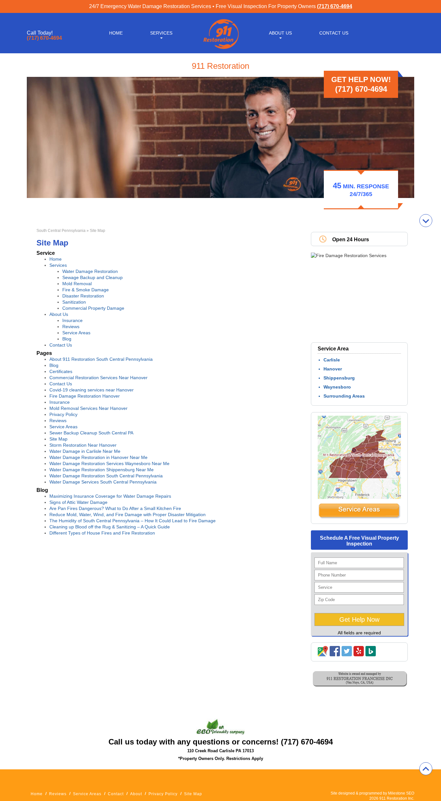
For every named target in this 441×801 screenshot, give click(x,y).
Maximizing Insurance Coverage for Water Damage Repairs (110, 496)
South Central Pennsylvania (61, 230)
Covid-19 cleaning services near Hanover (91, 389)
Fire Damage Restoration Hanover (84, 396)
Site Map (58, 439)
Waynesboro (337, 387)
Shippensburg (339, 377)
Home (116, 33)
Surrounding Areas (344, 396)
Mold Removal (77, 283)
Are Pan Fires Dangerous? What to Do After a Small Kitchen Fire (115, 508)
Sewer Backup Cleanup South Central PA (91, 432)
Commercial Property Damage (93, 308)
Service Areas (76, 332)
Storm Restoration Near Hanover (83, 445)
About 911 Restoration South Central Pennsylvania (101, 359)
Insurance (72, 320)
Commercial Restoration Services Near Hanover (98, 377)
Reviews (70, 326)
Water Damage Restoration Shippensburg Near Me (101, 469)
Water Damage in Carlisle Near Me (84, 451)
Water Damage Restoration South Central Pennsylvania (106, 475)
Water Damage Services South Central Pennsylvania (103, 481)
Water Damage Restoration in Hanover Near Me (98, 457)
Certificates (60, 371)
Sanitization (74, 302)
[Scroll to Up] (425, 768)
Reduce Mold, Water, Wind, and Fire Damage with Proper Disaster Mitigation (127, 514)
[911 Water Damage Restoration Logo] (220, 49)
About (136, 794)
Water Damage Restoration (90, 271)
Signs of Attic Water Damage (78, 502)
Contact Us (333, 33)
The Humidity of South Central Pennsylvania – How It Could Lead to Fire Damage (132, 520)
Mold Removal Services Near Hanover (88, 408)
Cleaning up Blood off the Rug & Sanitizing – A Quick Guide (109, 526)
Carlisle (331, 359)
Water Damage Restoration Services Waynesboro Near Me (109, 463)
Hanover (332, 368)
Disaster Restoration (83, 295)
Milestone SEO (401, 793)
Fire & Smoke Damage (85, 289)
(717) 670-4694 (334, 6)
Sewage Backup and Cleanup (92, 277)
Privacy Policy (63, 414)
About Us (280, 33)
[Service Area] (359, 517)
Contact (116, 794)
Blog (66, 338)
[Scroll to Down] (425, 220)
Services (161, 33)
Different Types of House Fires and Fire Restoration (102, 533)
